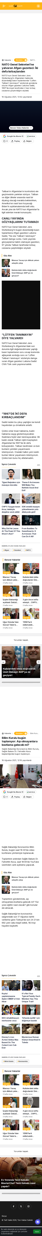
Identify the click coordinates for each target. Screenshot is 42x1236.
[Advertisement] (21, 36)
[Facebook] (13, 1206)
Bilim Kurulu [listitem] (8, 1061)
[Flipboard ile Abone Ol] (31, 136)
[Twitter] (21, 1206)
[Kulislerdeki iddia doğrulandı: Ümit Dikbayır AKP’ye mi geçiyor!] (21, 273)
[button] (38, 6)
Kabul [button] (37, 1232)
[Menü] (4, 6)
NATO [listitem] (28, 550)
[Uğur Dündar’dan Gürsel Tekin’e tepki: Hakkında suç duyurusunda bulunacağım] (11, 618)
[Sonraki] (38, 662)
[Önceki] (3, 662)
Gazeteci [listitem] (17, 550)
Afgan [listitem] (6, 550)
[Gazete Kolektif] (15, 6)
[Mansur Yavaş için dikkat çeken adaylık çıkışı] (21, 263)
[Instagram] (28, 1206)
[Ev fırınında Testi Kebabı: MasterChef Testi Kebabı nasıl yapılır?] (21, 1173)
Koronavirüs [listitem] (23, 1061)
